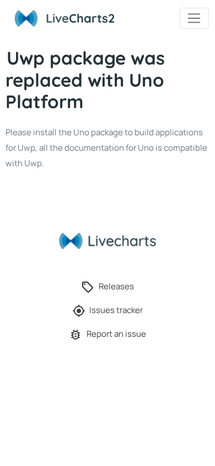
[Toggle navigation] (194, 18)
